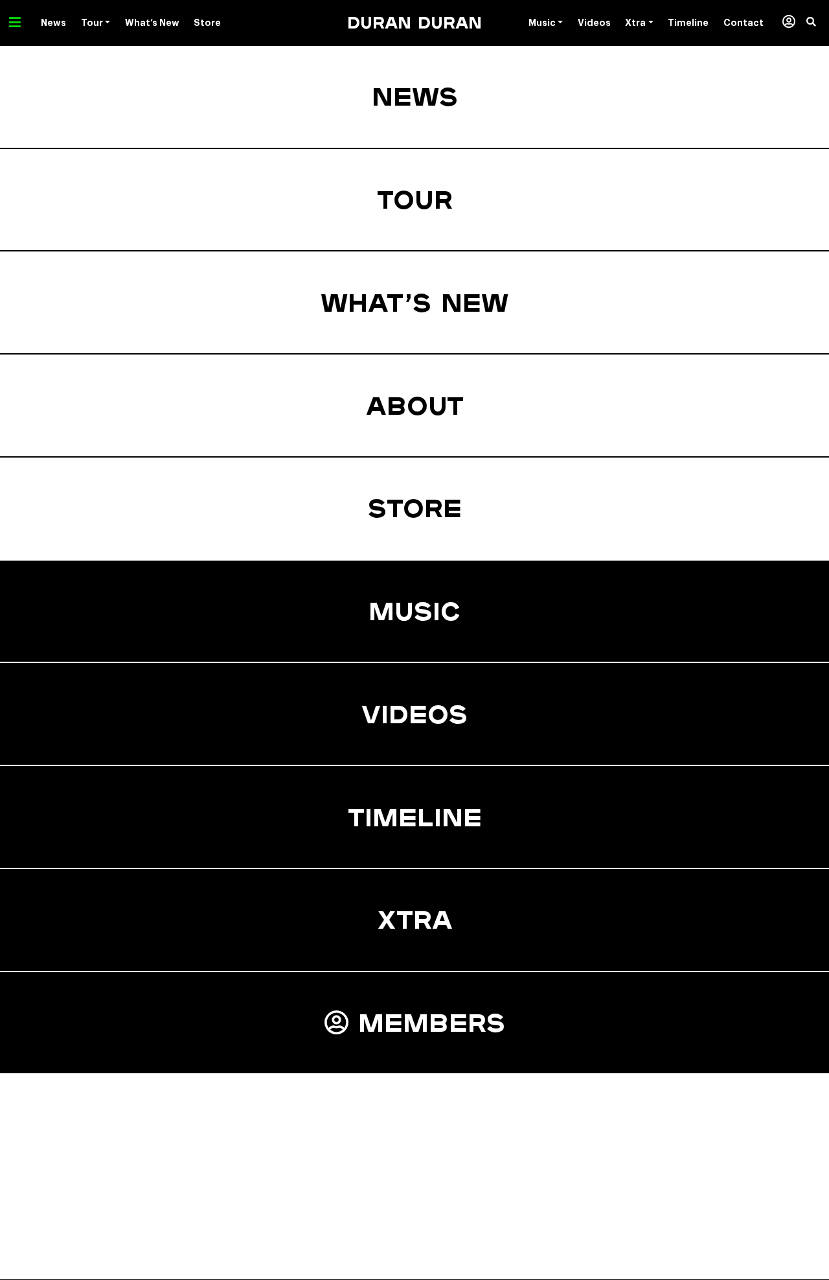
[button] (817, 22)
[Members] (788, 22)
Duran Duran (414, 22)
